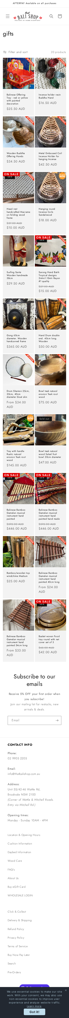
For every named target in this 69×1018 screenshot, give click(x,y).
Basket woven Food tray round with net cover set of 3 (49, 639)
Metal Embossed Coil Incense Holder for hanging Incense (50, 156)
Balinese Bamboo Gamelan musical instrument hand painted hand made (49, 514)
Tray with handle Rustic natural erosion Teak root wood (16, 456)
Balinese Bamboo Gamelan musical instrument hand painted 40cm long (49, 578)
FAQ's (11, 869)
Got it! (34, 1012)
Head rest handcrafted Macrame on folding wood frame (18, 213)
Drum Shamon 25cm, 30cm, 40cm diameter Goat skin (18, 394)
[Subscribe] (57, 720)
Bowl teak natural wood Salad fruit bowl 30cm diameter (50, 454)
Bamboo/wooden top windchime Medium (18, 575)
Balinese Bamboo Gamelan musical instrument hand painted (16, 514)
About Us (13, 878)
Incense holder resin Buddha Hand (50, 96)
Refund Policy (16, 929)
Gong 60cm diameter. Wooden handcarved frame (17, 338)
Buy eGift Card (16, 887)
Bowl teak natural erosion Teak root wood (48, 394)
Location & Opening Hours (24, 835)
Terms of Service (18, 946)
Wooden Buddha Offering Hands (16, 155)
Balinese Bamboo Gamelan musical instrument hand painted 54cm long (17, 641)
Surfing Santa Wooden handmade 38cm (17, 275)
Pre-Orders (14, 972)
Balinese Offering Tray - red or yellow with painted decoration (17, 99)
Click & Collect (17, 912)
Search (12, 963)
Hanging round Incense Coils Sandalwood (47, 212)
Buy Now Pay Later (19, 955)
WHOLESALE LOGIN (20, 895)
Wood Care (15, 861)
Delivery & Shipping (20, 920)
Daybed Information (19, 852)
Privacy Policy (16, 938)
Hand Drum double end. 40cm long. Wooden (49, 338)
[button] (7, 16)
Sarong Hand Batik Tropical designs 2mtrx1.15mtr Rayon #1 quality (49, 277)
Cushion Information (20, 843)
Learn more (34, 1006)
